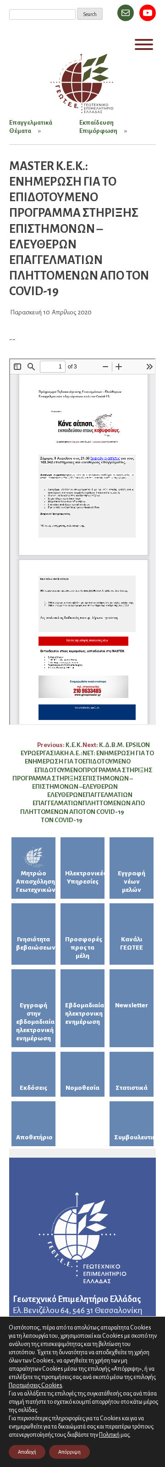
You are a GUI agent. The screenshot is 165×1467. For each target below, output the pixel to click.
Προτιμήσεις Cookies (35, 1385)
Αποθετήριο (34, 1137)
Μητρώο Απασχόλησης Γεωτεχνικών (35, 881)
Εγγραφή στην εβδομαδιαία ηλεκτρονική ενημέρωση (35, 1022)
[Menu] (144, 44)
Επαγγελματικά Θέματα (30, 126)
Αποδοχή (27, 1452)
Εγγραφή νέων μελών (131, 881)
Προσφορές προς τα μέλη (83, 947)
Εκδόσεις (33, 1087)
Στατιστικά (132, 1087)
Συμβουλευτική (134, 1137)
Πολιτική (109, 1435)
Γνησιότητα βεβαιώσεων (35, 943)
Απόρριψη (69, 1452)
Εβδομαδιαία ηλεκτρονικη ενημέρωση (84, 1013)
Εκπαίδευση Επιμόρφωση (98, 126)
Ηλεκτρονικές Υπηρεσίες (84, 877)
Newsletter (131, 1005)
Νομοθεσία (82, 1087)
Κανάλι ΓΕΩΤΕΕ (131, 943)
